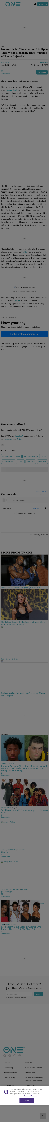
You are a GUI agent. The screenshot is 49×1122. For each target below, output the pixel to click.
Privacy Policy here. (30, 1096)
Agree (27, 1100)
